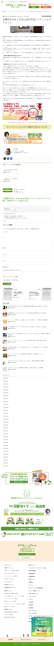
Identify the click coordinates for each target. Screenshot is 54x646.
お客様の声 (31, 607)
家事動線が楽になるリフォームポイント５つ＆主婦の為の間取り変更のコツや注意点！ (27, 313)
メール (5, 254)
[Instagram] (11, 158)
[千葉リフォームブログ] (7, 290)
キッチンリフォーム (9, 578)
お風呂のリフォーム (9, 584)
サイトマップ (41, 639)
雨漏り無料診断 (32, 570)
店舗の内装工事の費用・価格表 (11, 593)
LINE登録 (31, 602)
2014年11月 (5, 419)
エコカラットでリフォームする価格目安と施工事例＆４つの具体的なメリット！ (26, 354)
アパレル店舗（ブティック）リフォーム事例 (14, 596)
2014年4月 (5, 439)
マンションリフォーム (9, 573)
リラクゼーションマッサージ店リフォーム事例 (14, 603)
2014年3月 (5, 442)
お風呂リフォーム (19, 191)
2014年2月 (5, 445)
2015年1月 (5, 413)
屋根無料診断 (32, 573)
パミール (31, 585)
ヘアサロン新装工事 (8, 614)
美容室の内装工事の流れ (9, 617)
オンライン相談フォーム (34, 590)
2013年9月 (5, 457)
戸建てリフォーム (8, 567)
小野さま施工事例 (32, 613)
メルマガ (31, 599)
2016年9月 (5, 404)
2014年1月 (5, 448)
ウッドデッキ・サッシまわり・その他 (37, 567)
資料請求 (34, 7)
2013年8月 (5, 460)
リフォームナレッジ (26, 557)
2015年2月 (5, 410)
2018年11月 (5, 389)
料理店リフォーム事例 (9, 606)
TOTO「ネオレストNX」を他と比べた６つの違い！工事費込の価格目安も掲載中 (26, 360)
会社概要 (10, 639)
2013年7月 (5, 463)
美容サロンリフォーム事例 (10, 601)
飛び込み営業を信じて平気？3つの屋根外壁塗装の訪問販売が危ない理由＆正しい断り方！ (28, 306)
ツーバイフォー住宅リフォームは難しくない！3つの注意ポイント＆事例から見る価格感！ (28, 319)
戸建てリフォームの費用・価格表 (11, 570)
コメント (5, 231)
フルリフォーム (8, 565)
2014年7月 (5, 430)
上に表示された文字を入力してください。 (12, 270)
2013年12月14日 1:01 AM (9, 213)
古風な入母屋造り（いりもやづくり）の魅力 (19, 294)
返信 (5, 220)
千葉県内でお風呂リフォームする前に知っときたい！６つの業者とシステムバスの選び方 (28, 347)
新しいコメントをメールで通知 (11, 276)
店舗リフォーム (8, 590)
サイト (4, 260)
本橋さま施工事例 (32, 610)
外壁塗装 (31, 582)
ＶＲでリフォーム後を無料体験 (36, 587)
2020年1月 (5, 381)
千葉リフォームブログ (46, 16)
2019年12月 (6, 384)
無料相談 (45, 7)
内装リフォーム (32, 565)
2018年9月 (5, 395)
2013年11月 (5, 454)
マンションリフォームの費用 (10, 576)
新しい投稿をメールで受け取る (11, 280)
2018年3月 (5, 401)
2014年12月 (6, 416)
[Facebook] (8, 158)
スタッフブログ (32, 596)
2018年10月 (6, 392)
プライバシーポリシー (26, 639)
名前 (4, 247)
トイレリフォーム (8, 581)
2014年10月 (6, 422)
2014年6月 (5, 433)
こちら (25, 152)
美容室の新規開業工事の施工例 (11, 612)
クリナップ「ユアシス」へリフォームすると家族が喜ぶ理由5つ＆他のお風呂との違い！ (27, 340)
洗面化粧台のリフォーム (10, 587)
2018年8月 (5, 398)
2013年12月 (6, 451)
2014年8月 (5, 427)
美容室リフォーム (8, 609)
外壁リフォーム (32, 579)
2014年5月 (5, 436)
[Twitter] (5, 158)
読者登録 (31, 605)
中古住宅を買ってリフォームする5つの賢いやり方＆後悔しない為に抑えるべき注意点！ (27, 326)
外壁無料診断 (32, 576)
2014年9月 (5, 425)
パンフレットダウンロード (27, 554)
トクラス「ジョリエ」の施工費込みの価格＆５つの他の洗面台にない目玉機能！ (26, 367)
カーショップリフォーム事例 (10, 598)
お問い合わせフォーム (34, 593)
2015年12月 (6, 407)
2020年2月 (5, 378)
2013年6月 (5, 465)
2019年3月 (5, 387)
